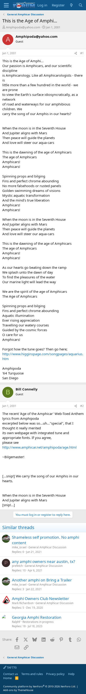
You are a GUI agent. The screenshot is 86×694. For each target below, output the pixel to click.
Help (71, 674)
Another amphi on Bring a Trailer (42, 580)
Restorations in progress (38, 622)
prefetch (17, 566)
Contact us (10, 674)
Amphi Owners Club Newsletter (40, 598)
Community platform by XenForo (39, 686)
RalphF (16, 622)
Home (7, 678)
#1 (82, 53)
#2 (82, 406)
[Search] (80, 5)
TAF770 (11, 667)
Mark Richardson (22, 603)
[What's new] (71, 5)
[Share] (76, 53)
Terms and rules (32, 674)
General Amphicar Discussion (47, 547)
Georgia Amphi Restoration (36, 617)
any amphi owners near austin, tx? (43, 561)
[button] (6, 5)
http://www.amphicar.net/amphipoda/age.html (39, 447)
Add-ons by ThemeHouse (18, 690)
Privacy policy (55, 674)
